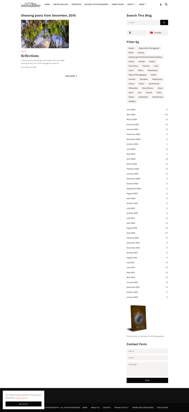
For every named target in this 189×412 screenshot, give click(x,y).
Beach (131, 48)
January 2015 (147, 282)
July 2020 (147, 208)
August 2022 (147, 193)
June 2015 (147, 267)
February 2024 (147, 124)
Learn (131, 70)
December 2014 (147, 287)
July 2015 (147, 262)
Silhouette (133, 88)
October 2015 (147, 252)
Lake (156, 66)
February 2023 (147, 169)
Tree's (159, 92)
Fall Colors (133, 66)
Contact (107, 407)
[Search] (165, 4)
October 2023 (147, 144)
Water (131, 97)
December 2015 (147, 243)
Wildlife (132, 101)
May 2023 (147, 154)
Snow (160, 88)
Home (47, 4)
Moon (140, 70)
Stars (131, 92)
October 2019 (147, 213)
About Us (95, 407)
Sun (139, 92)
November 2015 (147, 248)
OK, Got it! (23, 404)
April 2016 (147, 233)
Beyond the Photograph (96, 4)
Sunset (149, 92)
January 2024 (147, 129)
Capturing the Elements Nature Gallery (145, 57)
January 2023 (147, 174)
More (141, 4)
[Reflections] (45, 34)
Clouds (142, 61)
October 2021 (147, 203)
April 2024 (147, 114)
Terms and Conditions (143, 407)
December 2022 (147, 178)
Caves (131, 61)
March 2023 (147, 164)
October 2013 (147, 292)
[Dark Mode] (161, 4)
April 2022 (147, 198)
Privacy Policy (121, 407)
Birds (131, 52)
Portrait (132, 79)
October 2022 (147, 183)
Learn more (20, 398)
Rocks (141, 83)
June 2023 (147, 149)
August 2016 (147, 228)
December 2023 (147, 134)
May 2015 (147, 272)
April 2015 (147, 277)
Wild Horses (157, 97)
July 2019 (147, 218)
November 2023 (147, 139)
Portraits (76, 4)
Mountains (152, 70)
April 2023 (147, 159)
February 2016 (147, 238)
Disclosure (162, 407)
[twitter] (137, 32)
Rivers (131, 83)
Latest (130, 4)
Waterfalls (143, 97)
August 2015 (147, 257)
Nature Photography (137, 75)
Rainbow (144, 79)
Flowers (146, 66)
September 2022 (147, 188)
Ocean (153, 75)
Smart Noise (118, 4)
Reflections (30, 55)
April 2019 (147, 223)
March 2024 (147, 119)
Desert (152, 61)
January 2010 (147, 297)
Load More (70, 76)
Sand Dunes (154, 83)
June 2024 (147, 109)
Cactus (141, 52)
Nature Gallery (60, 4)
